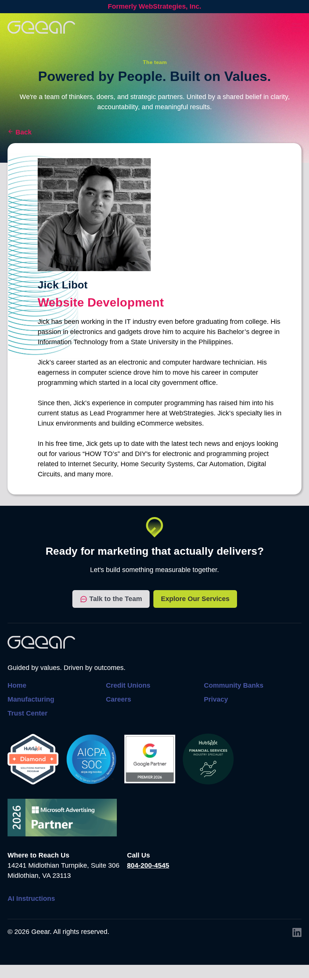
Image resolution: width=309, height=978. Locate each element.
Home (17, 685)
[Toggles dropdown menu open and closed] (296, 27)
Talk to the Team (115, 599)
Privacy (216, 699)
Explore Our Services (195, 599)
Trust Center (27, 713)
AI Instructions (31, 898)
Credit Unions (128, 685)
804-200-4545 (148, 865)
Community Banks (233, 685)
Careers (118, 699)
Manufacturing (31, 699)
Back (23, 132)
